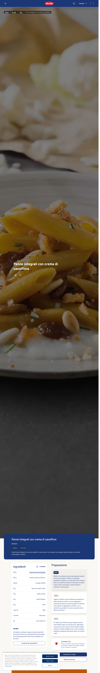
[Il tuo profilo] (93, 3)
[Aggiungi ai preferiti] (20, 275)
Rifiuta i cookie (50, 660)
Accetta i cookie (50, 656)
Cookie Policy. (9, 666)
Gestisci (50, 665)
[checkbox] (69, 579)
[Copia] (15, 275)
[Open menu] (5, 3)
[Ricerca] (74, 3)
